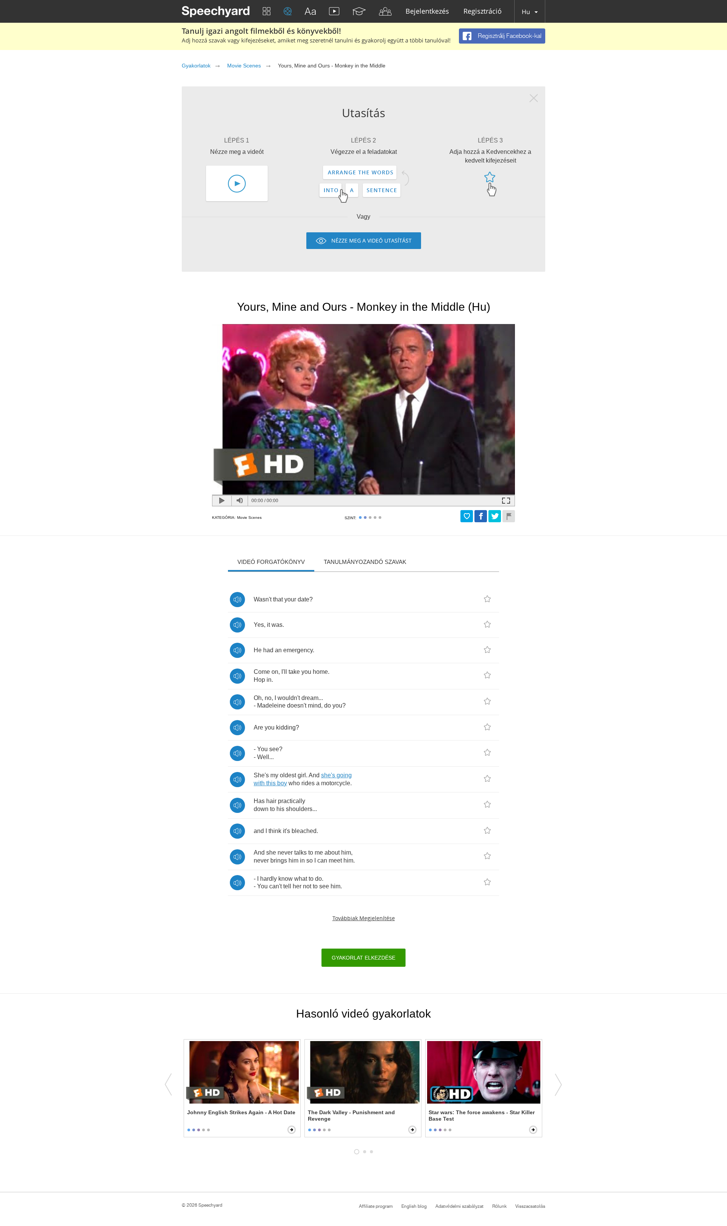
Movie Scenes (244, 66)
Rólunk (499, 1206)
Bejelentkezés (427, 12)
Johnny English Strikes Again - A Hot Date (241, 1112)
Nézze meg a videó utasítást (371, 240)
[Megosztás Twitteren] (494, 516)
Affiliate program (376, 1206)
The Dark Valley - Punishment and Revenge (351, 1115)
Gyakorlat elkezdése (363, 958)
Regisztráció (482, 12)
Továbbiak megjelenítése (363, 918)
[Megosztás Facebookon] (480, 516)
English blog (414, 1206)
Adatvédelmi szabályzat (459, 1206)
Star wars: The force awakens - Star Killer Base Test (482, 1115)
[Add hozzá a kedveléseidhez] (466, 516)
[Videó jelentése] (508, 516)
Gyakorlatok (196, 66)
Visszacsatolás (530, 1206)
